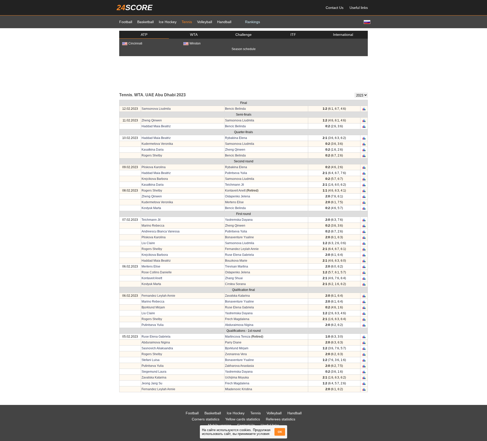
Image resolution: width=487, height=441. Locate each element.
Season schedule (244, 49)
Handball (224, 22)
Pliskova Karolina (154, 167)
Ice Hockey (168, 22)
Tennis (187, 22)
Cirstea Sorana (235, 284)
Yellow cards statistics (242, 419)
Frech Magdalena (237, 319)
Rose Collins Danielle (157, 272)
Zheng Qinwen (152, 120)
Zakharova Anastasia (239, 366)
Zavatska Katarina (237, 295)
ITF (293, 35)
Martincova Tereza (237, 336)
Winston (195, 43)
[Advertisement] (243, 74)
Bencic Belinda (235, 109)
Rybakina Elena (236, 138)
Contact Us (334, 8)
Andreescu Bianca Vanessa (161, 231)
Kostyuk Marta (151, 208)
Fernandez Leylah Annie (242, 249)
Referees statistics (280, 419)
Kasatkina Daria (153, 149)
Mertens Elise (234, 202)
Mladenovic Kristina (238, 389)
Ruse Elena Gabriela (239, 255)
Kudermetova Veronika (157, 144)
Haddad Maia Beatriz (156, 126)
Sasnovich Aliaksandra (157, 348)
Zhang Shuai (234, 278)
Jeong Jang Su (152, 383)
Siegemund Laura (154, 371)
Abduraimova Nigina (239, 325)
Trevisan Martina (236, 266)
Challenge (243, 35)
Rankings (252, 22)
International (343, 35)
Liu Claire (148, 243)
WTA (194, 35)
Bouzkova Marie (236, 260)
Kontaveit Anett (235, 190)
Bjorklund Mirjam (153, 307)
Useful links (359, 8)
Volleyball (204, 22)
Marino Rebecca (153, 225)
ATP (144, 35)
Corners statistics (205, 419)
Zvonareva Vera (236, 354)
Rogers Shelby (152, 155)
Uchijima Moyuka (237, 377)
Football (125, 22)
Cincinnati (135, 43)
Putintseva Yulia (236, 173)
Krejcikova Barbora (155, 179)
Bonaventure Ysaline (239, 237)
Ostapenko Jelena (237, 196)
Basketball (145, 22)
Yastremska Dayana (239, 220)
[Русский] (366, 22)
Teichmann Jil (234, 184)
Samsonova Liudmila (156, 109)
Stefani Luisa (151, 360)
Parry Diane (233, 342)
